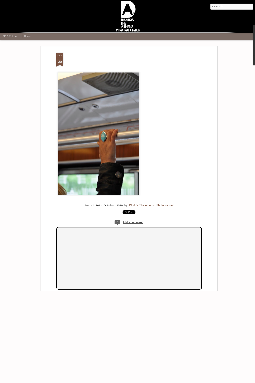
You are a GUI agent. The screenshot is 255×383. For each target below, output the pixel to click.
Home (27, 36)
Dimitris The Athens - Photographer (151, 205)
